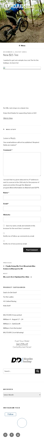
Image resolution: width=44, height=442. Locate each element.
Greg (24, 52)
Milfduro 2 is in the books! (12, 328)
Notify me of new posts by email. (15, 244)
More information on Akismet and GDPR (24, 188)
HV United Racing (9, 301)
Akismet (28, 185)
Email (6, 204)
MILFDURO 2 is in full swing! (13, 333)
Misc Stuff (11, 129)
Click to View (8, 118)
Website (6, 215)
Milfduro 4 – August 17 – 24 (13, 319)
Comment (7, 150)
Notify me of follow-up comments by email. (18, 236)
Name (6, 193)
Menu (23, 45)
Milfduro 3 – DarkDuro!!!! (11, 324)
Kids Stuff (6, 306)
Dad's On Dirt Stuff (10, 293)
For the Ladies (8, 297)
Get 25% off (22, 344)
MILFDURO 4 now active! (12, 315)
